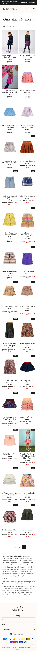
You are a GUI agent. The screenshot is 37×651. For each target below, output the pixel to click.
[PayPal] (24, 2)
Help (3, 625)
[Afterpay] (32, 2)
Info (3, 620)
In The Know (6, 629)
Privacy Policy (26, 647)
